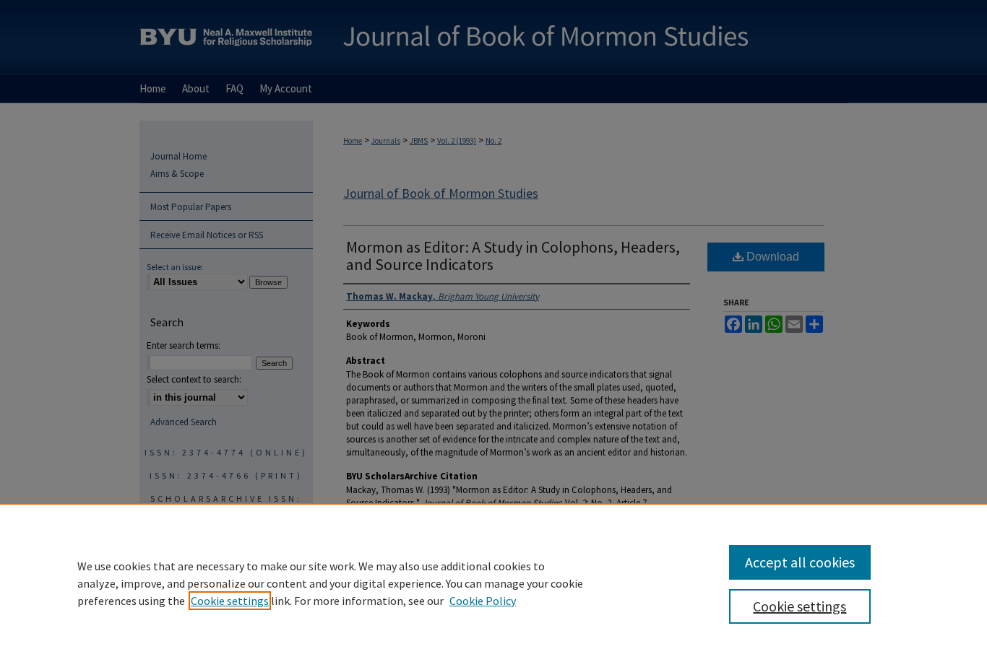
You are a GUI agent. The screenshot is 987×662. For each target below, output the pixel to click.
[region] (493, 582)
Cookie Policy (482, 600)
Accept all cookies (800, 562)
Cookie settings (230, 600)
